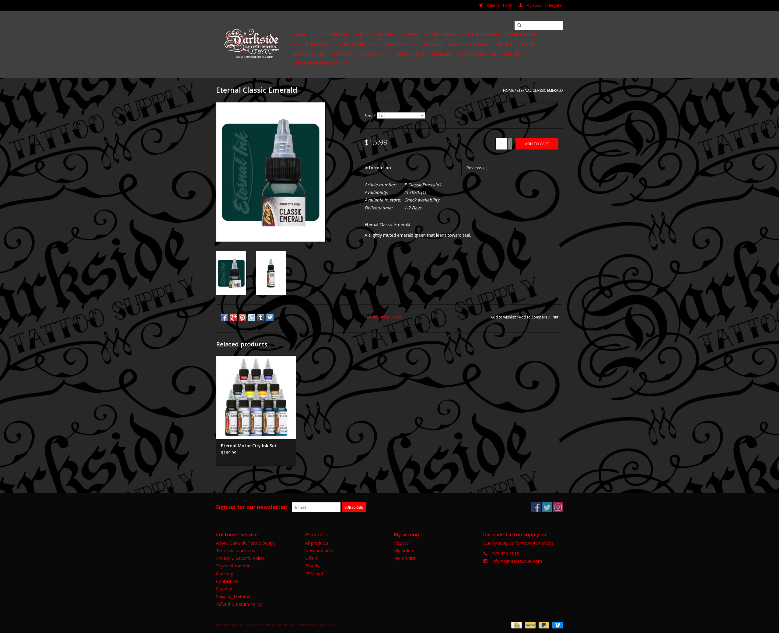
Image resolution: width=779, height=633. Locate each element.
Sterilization (441, 34)
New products (319, 550)
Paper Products (524, 34)
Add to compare (533, 317)
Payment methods (234, 566)
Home (298, 34)
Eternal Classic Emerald (540, 90)
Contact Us (227, 581)
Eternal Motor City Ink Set (249, 446)
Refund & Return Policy (239, 604)
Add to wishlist (503, 317)
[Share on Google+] (233, 317)
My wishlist (405, 558)
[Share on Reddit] (251, 317)
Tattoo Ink (343, 54)
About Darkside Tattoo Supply (245, 543)
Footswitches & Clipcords (411, 44)
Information (378, 167)
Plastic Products (313, 44)
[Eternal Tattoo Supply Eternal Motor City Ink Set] (256, 397)
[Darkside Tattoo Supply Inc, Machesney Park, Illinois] (253, 44)
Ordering (224, 573)
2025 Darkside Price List (320, 64)
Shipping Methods (233, 596)
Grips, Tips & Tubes (469, 44)
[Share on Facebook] (224, 317)
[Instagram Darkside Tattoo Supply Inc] (558, 507)
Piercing (363, 34)
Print (554, 317)
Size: (370, 115)
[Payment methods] (515, 624)
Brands (513, 54)
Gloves (386, 34)
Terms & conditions (235, 550)
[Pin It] (242, 317)
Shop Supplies (308, 54)
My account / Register (544, 5)
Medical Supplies (516, 44)
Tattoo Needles (329, 34)
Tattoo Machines (478, 54)
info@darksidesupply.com (517, 561)
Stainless (442, 54)
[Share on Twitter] (270, 317)
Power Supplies (357, 44)
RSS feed (314, 573)
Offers (311, 558)
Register (402, 543)
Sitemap (224, 589)
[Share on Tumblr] (260, 317)
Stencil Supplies (481, 34)
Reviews (476, 167)
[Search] (519, 25)
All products (316, 543)
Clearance (373, 54)
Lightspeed (327, 625)
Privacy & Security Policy (240, 558)
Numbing (409, 34)
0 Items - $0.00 (499, 5)
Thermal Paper (408, 54)
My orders (404, 550)
